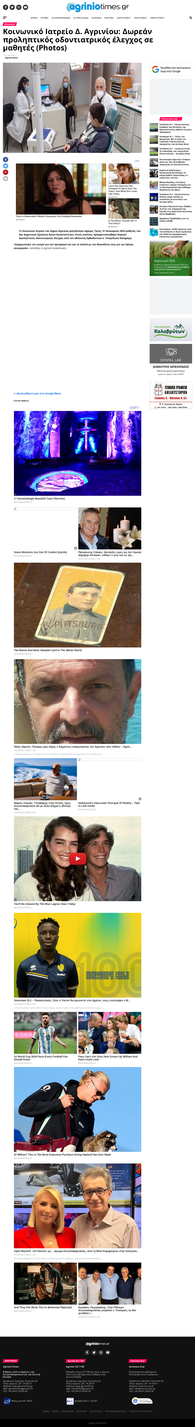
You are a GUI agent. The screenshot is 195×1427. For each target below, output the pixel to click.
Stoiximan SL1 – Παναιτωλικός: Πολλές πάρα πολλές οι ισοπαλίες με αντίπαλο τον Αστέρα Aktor (174, 198)
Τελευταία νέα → (171, 118)
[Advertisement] (78, 370)
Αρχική (34, 17)
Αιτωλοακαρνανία (61, 17)
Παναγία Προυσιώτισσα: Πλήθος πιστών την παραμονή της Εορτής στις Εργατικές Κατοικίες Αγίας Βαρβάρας (175, 210)
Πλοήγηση (81, 1411)
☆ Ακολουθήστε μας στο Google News (37, 393)
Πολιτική (109, 17)
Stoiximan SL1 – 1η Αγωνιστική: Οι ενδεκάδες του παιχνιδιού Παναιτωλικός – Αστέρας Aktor (174, 151)
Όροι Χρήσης (96, 1411)
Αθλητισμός (123, 17)
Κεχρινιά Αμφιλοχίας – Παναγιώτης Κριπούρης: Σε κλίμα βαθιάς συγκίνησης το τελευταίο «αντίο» (173, 174)
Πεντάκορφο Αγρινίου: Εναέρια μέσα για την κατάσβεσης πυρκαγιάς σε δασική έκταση (174, 162)
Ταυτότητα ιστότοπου (140, 1411)
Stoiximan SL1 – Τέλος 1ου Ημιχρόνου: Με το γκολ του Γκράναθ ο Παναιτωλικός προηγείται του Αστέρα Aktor (174, 140)
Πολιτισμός (140, 17)
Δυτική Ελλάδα (80, 17)
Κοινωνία (96, 17)
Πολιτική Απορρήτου (115, 1411)
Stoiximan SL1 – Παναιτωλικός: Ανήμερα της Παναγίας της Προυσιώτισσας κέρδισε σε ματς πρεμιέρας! (175, 128)
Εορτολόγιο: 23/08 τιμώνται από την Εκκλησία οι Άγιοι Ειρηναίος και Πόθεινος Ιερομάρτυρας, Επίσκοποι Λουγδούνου (175, 233)
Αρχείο (55, 1411)
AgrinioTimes (11, 57)
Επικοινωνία (67, 1411)
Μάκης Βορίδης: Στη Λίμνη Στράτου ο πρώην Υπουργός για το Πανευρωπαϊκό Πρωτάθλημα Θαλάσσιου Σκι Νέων (175, 186)
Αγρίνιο (44, 17)
